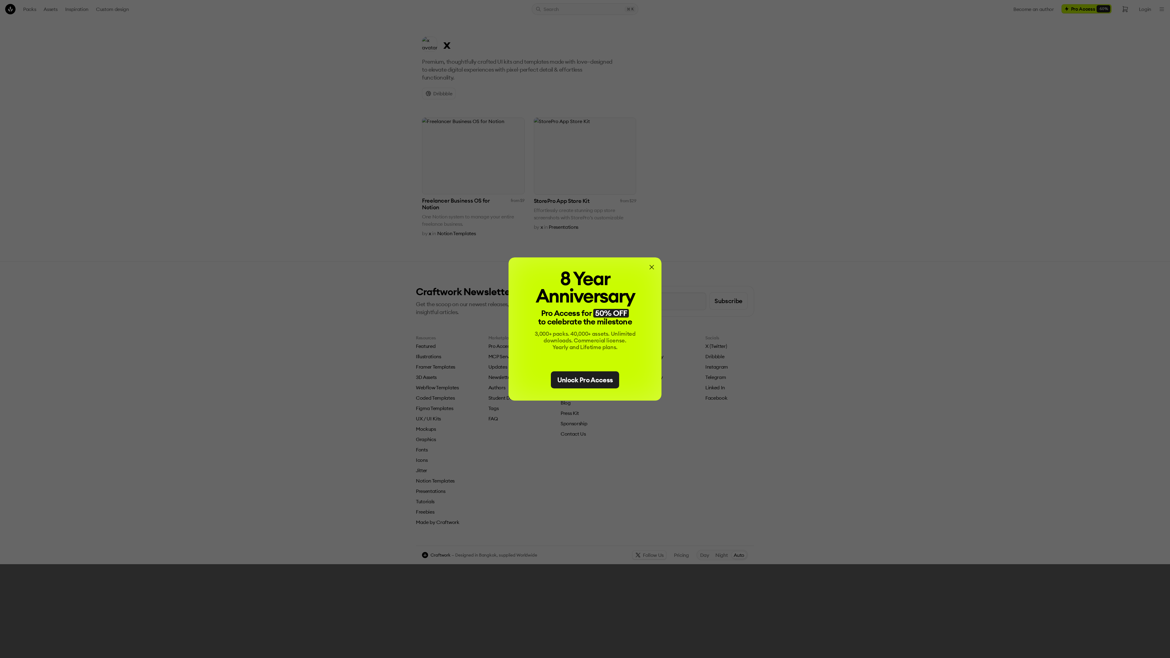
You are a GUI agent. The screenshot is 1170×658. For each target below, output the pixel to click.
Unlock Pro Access (585, 380)
